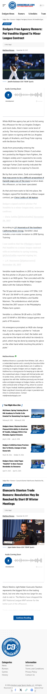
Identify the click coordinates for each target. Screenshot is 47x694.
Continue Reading (23, 618)
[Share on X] (21, 690)
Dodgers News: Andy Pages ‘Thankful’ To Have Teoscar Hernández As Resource (13, 464)
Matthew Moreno (8, 50)
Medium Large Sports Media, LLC (22, 685)
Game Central (36, 450)
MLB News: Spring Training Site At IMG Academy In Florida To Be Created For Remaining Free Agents (16, 413)
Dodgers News (36, 431)
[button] (5, 5)
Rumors (7, 24)
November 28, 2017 (12, 265)
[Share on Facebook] (15, 690)
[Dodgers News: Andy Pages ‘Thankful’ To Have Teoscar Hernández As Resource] (37, 464)
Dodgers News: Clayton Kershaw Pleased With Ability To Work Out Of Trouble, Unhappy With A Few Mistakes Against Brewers (15, 430)
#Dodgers (29, 244)
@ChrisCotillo (9, 255)
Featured (36, 447)
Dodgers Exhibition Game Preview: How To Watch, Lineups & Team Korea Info (16, 448)
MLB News (36, 416)
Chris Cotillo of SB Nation (26, 197)
